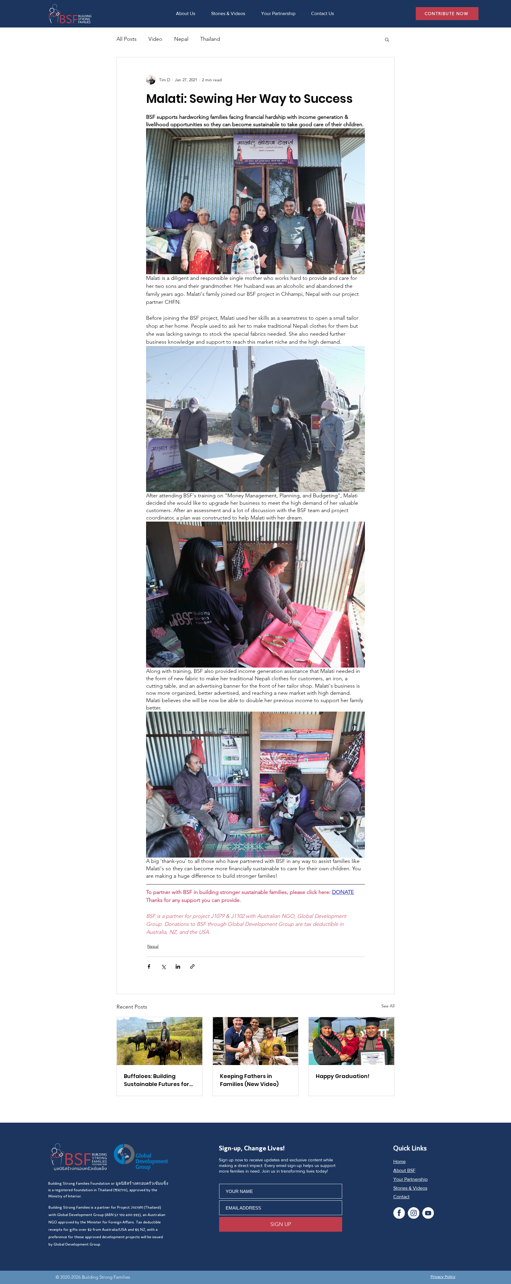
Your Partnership (410, 1179)
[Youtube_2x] (428, 1213)
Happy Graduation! (342, 1076)
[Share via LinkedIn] (178, 966)
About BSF (404, 1170)
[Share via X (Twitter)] (163, 966)
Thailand (210, 39)
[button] (387, 39)
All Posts (127, 39)
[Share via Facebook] (149, 966)
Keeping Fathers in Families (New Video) (249, 1080)
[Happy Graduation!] (351, 1041)
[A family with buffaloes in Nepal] (159, 1041)
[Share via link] (192, 966)
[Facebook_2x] (399, 1213)
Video (155, 39)
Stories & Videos (410, 1188)
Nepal (181, 39)
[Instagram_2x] (413, 1213)
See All (387, 1006)
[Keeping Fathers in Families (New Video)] (255, 1041)
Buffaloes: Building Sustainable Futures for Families (156, 1080)
